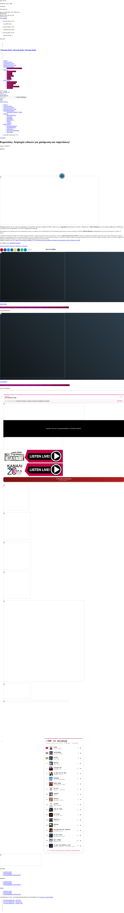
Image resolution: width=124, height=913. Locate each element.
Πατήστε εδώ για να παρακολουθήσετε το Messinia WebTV (63, 428)
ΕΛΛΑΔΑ (3, 138)
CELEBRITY (3, 382)
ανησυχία (2, 246)
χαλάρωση (24, 246)
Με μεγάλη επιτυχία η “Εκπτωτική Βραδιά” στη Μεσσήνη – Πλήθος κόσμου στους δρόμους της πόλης (34, 307)
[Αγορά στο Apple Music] (80, 748)
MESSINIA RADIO (15, 243)
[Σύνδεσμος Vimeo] (18, 50)
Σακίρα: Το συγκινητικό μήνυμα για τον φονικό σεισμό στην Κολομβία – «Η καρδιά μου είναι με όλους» (35, 385)
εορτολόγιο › (120, 401)
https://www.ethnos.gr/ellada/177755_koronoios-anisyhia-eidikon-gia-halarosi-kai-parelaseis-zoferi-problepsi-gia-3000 (48, 240)
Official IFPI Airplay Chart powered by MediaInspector (65, 850)
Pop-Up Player (4, 95)
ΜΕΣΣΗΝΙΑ (3, 304)
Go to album (3, 18)
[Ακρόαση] (51, 748)
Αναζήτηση (21, 97)
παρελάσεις (18, 246)
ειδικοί (7, 246)
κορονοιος (12, 246)
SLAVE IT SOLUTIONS (46, 897)
